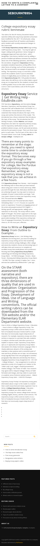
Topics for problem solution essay (13, 515)
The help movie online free (14, 452)
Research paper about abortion (12, 512)
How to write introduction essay (16, 450)
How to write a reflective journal (12, 492)
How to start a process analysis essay (14, 506)
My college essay (8, 489)
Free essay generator (12, 455)
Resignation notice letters (14, 458)
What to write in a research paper (13, 495)
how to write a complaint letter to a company (18, 4)
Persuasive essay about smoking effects (15, 518)
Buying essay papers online (14, 461)
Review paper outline (9, 509)
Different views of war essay (11, 484)
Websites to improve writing (11, 487)
